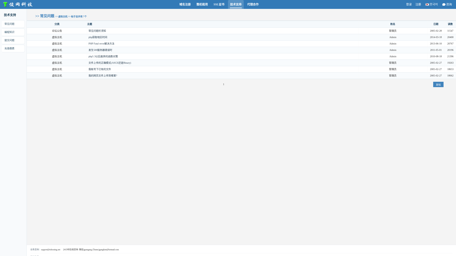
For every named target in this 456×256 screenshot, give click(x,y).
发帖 (438, 84)
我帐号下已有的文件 (100, 69)
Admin (392, 37)
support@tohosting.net (50, 249)
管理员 (393, 63)
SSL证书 (219, 4)
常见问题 (9, 24)
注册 (418, 4)
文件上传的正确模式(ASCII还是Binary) (110, 63)
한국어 (434, 4)
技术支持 (236, 4)
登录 (409, 4)
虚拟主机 (57, 37)
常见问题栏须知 (97, 31)
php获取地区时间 (98, 37)
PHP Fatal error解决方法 (101, 43)
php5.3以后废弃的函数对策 (103, 56)
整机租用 (202, 4)
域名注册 (185, 4)
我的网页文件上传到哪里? (103, 75)
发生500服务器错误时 (100, 50)
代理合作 (253, 4)
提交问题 (9, 40)
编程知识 (9, 32)
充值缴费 (9, 48)
